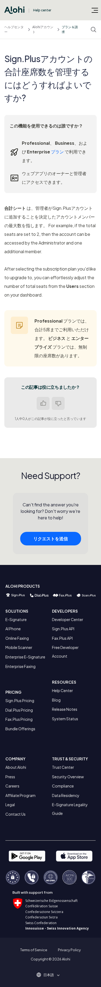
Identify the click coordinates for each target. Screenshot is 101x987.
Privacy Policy (69, 950)
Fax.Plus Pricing (19, 719)
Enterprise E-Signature (25, 656)
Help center (42, 10)
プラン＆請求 (70, 29)
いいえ (58, 403)
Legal (10, 804)
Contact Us (15, 814)
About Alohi (15, 767)
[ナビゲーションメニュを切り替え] (95, 10)
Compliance (63, 785)
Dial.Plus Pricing (19, 710)
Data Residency (65, 795)
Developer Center (67, 619)
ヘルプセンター (14, 29)
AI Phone (13, 628)
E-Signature (16, 619)
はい (43, 403)
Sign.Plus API (63, 628)
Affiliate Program (20, 795)
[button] (50, 974)
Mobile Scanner (18, 647)
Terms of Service (33, 950)
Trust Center (63, 767)
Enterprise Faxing (20, 666)
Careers (12, 785)
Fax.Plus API (62, 638)
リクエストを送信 (50, 538)
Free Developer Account (65, 651)
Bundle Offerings (20, 728)
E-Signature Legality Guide (70, 809)
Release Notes (64, 709)
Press (10, 776)
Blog (56, 699)
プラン (57, 152)
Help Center (62, 690)
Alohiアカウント (42, 29)
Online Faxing (17, 638)
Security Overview (68, 776)
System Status (65, 718)
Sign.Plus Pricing (19, 700)
